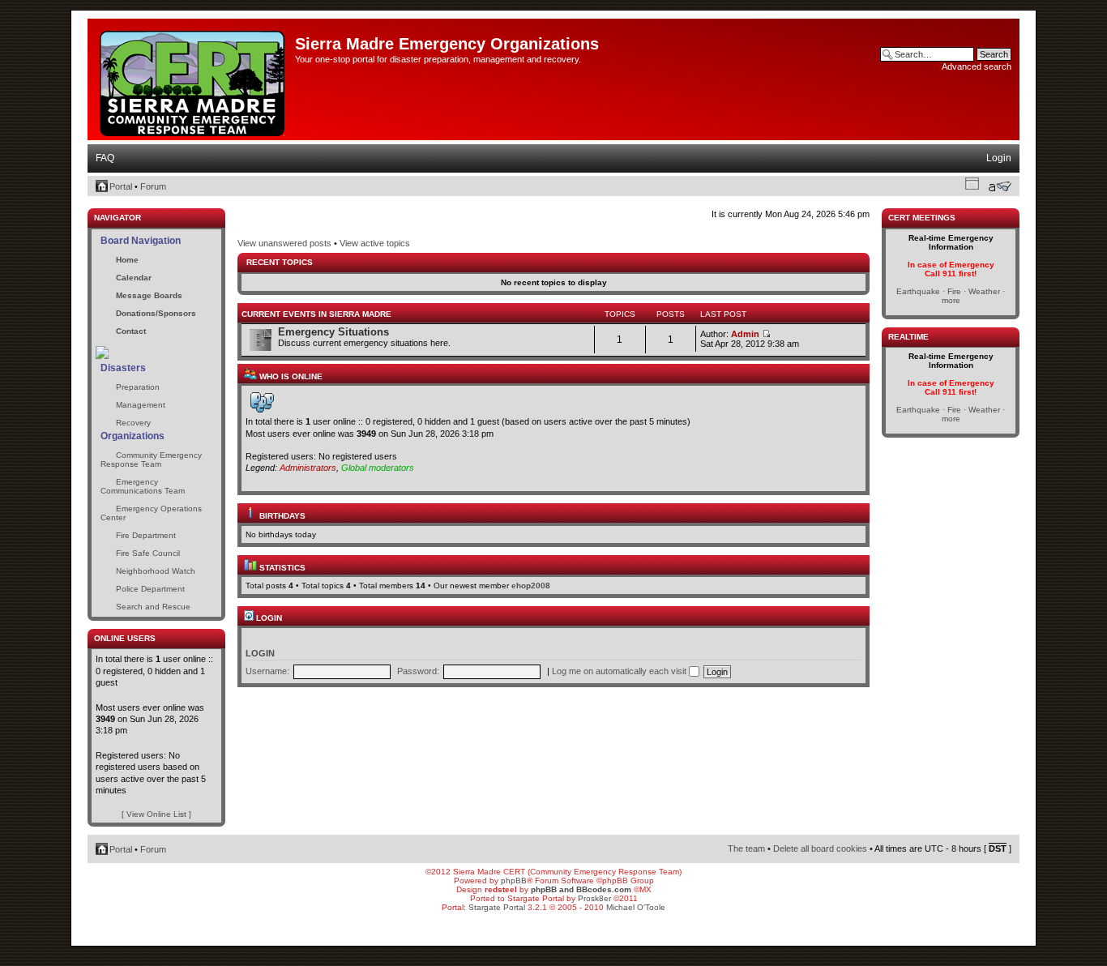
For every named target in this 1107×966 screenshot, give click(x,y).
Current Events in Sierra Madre (316, 314)
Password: (418, 671)
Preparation (138, 387)
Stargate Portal (496, 907)
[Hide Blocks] (92, 203)
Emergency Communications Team (142, 486)
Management (140, 404)
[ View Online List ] (156, 814)
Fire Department (146, 535)
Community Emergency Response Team (151, 459)
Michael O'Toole (635, 907)
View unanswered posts (284, 243)
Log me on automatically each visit (620, 671)
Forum (153, 186)
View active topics (375, 243)
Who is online (290, 376)
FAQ (105, 158)
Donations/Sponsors (156, 313)
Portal (120, 186)
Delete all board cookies (820, 848)
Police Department (150, 588)
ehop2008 (530, 585)
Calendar (134, 277)
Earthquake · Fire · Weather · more (950, 296)
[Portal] (193, 80)
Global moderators (377, 467)
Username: (267, 671)
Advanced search (976, 66)
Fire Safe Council (148, 553)
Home (127, 259)
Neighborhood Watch (155, 570)
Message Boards (149, 295)
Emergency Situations (333, 332)
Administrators (308, 467)
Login (998, 158)
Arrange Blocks (972, 183)
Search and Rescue (153, 606)
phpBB (514, 880)
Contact (131, 331)
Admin (745, 334)
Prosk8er (594, 898)
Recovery (133, 422)
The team (746, 848)
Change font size (999, 186)
